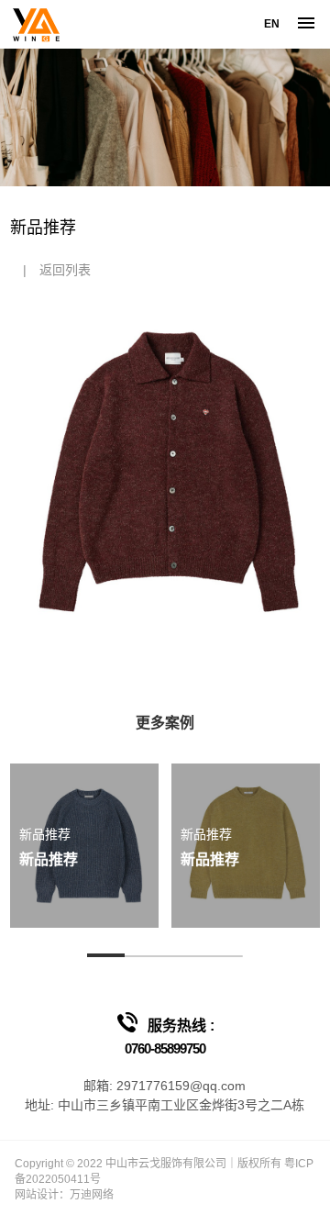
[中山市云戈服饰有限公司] (35, 24)
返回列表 (65, 269)
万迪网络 (92, 1194)
